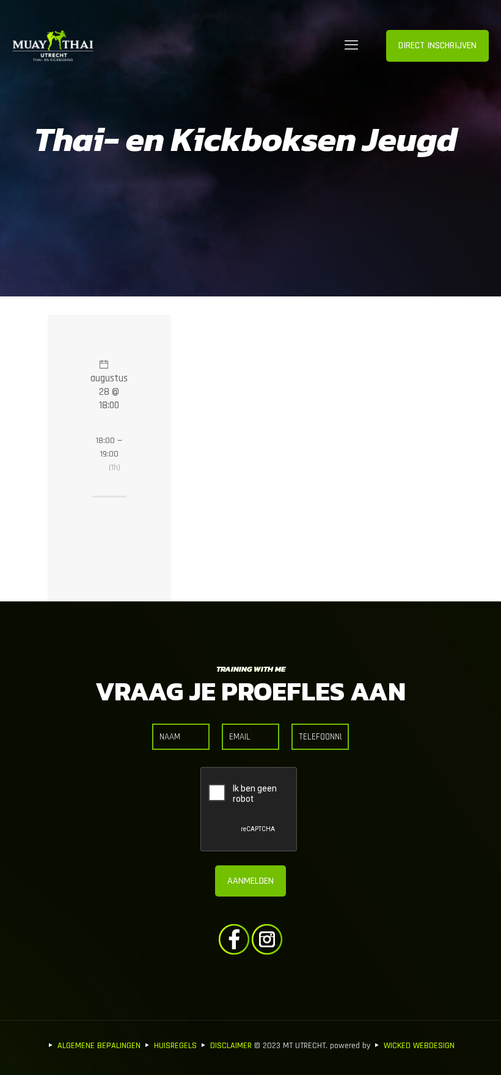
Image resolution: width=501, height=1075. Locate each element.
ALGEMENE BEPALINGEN (99, 1045)
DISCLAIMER (231, 1045)
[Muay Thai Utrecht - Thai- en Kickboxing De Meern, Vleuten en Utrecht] (52, 46)
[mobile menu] (351, 45)
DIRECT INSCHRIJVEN (437, 45)
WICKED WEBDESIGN (419, 1045)
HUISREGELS (175, 1045)
